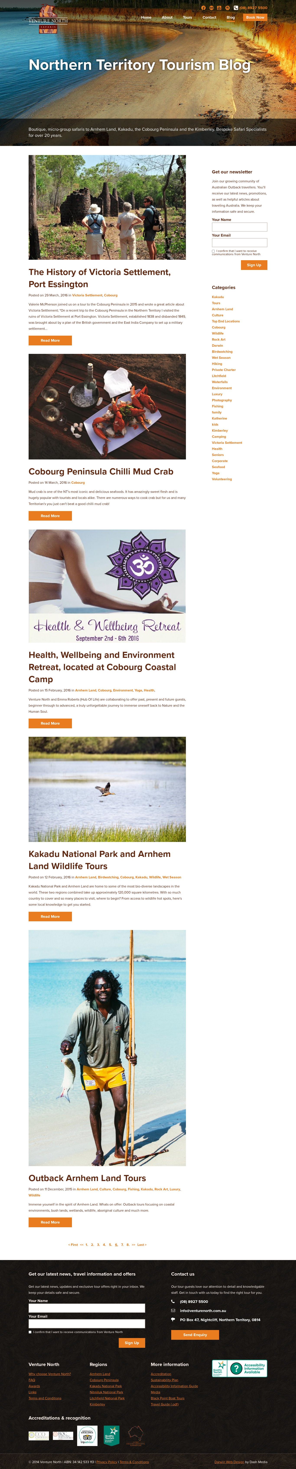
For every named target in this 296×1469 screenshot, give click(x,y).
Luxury (175, 1189)
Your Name (221, 219)
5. (110, 1245)
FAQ (32, 1380)
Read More (50, 340)
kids (215, 424)
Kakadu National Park (106, 1386)
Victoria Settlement (87, 295)
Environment (123, 690)
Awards (34, 1386)
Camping (219, 437)
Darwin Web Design (229, 1462)
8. (128, 1245)
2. (92, 1245)
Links (32, 1392)
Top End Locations (226, 321)
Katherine (219, 418)
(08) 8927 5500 (253, 7)
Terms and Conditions (45, 1398)
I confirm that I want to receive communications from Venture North (236, 252)
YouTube (219, 8)
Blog (231, 17)
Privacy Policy (106, 1462)
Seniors (218, 455)
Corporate (220, 461)
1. (87, 1245)
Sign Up (254, 265)
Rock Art (161, 1189)
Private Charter (224, 370)
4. (104, 1245)
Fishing (133, 1189)
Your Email (221, 235)
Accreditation (161, 1374)
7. (122, 1245)
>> (133, 1245)
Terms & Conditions (134, 1462)
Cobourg (110, 295)
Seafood (218, 467)
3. (98, 1245)
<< (81, 1245)
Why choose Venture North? (50, 1374)
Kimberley (220, 430)
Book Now (255, 17)
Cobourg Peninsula (104, 1380)
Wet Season (172, 877)
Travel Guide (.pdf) (165, 1404)
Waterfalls (220, 382)
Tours (187, 17)
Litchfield (219, 376)
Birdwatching (108, 877)
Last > (141, 1245)
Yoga (138, 690)
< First (73, 1245)
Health (149, 690)
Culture (105, 1189)
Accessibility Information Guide (174, 1386)
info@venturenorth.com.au (203, 1310)
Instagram (227, 8)
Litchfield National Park (107, 1398)
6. (116, 1245)
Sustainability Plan (164, 1380)
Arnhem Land (85, 690)
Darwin (217, 345)
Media (155, 1392)
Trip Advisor (211, 8)
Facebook (203, 8)
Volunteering (222, 479)
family (216, 412)
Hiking (217, 364)
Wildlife (155, 877)
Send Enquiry (195, 1334)
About (167, 17)
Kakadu (141, 877)
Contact (209, 17)
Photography (222, 400)
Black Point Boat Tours (167, 1398)
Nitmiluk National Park (106, 1392)
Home (146, 17)
